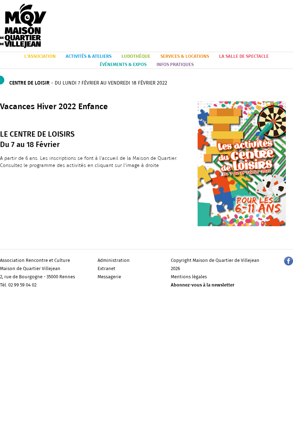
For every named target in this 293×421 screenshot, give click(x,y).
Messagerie (109, 277)
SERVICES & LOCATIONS (184, 56)
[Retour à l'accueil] (23, 26)
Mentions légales (189, 277)
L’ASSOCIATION (40, 56)
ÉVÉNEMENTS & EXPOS (123, 64)
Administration (114, 260)
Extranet (106, 269)
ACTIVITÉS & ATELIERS (88, 56)
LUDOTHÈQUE (135, 56)
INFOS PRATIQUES (175, 64)
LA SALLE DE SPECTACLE (244, 56)
